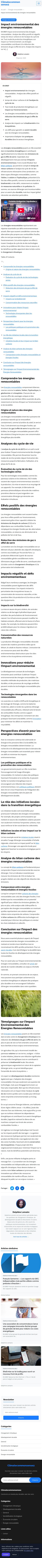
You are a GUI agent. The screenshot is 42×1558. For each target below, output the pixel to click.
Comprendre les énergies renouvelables (18, 266)
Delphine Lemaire (21, 1212)
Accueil (3, 10)
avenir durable (6, 950)
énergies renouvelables (13, 387)
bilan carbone (6, 166)
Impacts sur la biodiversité (15, 299)
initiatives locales (27, 837)
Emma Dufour (5, 1295)
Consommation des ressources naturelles (21, 302)
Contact (5, 1533)
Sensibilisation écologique (12, 1516)
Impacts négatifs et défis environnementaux (20, 296)
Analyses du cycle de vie (12, 274)
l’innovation (36, 719)
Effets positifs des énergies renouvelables (19, 285)
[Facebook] (17, 1188)
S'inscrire (21, 1418)
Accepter (5, 1554)
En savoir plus (28, 1550)
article (32, 964)
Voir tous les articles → (21, 1237)
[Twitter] (12, 1188)
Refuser (14, 1554)
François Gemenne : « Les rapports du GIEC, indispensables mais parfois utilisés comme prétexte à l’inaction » (21, 1281)
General (6, 1513)
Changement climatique (12, 1506)
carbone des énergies (30, 893)
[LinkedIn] (22, 1188)
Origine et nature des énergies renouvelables (23, 269)
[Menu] (38, 3)
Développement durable (12, 1509)
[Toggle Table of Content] (2, 262)
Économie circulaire (10, 1519)
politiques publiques (27, 787)
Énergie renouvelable (15, 10)
